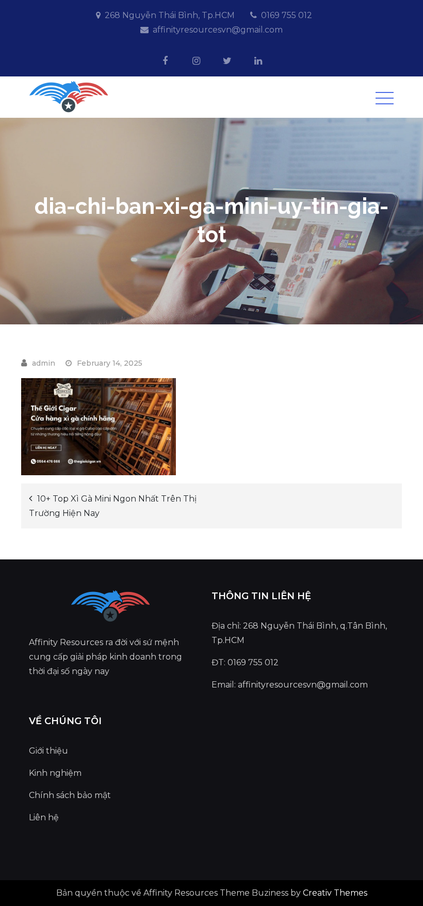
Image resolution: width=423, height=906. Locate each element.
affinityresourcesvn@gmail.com (218, 30)
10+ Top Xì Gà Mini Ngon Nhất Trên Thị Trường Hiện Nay (113, 506)
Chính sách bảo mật (70, 795)
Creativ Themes (335, 893)
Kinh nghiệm (55, 773)
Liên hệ (44, 817)
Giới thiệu (48, 751)
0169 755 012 (286, 15)
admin (43, 363)
